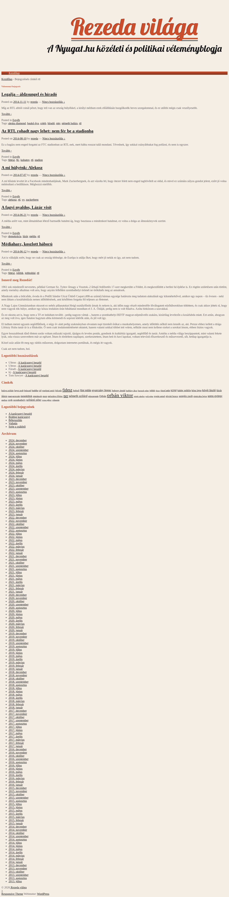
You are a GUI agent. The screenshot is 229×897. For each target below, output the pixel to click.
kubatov (25, 159)
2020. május (15, 617)
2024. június (16, 459)
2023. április (16, 504)
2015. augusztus (18, 800)
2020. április (16, 620)
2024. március (17, 469)
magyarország (14, 396)
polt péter (149, 396)
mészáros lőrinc (55, 396)
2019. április (16, 659)
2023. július (15, 495)
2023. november (18, 482)
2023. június (16, 498)
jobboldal (30, 273)
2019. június (16, 652)
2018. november (18, 675)
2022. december (18, 517)
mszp (45, 396)
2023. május (15, 501)
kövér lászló (209, 390)
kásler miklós (184, 390)
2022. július (15, 533)
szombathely (19, 400)
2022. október (16, 524)
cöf (40, 390)
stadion (39, 159)
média (32, 236)
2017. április (16, 736)
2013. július (15, 881)
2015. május (15, 810)
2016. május (15, 771)
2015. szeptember (18, 797)
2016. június (16, 768)
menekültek (26, 396)
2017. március (17, 739)
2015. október (16, 794)
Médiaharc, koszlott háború (26, 244)
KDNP (174, 390)
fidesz (11, 159)
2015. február (16, 820)
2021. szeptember (18, 565)
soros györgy (215, 396)
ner (66, 396)
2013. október (16, 871)
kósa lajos (196, 390)
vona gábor (47, 400)
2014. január (16, 862)
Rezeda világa (18, 887)
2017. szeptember (18, 720)
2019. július (15, 649)
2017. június (16, 730)
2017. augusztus (18, 723)
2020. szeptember (18, 604)
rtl (80, 123)
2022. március (17, 546)
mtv (58, 123)
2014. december (18, 826)
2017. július (15, 726)
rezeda (34, 101)
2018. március (17, 701)
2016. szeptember (18, 759)
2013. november (18, 868)
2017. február (16, 742)
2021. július (15, 572)
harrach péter (143, 390)
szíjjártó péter (33, 399)
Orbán (102, 396)
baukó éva (33, 123)
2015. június (16, 807)
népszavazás (93, 396)
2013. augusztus (18, 878)
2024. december (18, 440)
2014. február (16, 858)
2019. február (16, 665)
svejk (10, 400)
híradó (51, 123)
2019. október (16, 639)
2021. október (16, 562)
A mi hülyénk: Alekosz (22, 167)
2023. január (16, 514)
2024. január (16, 475)
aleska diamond (17, 123)
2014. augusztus (18, 839)
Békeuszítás (15, 420)
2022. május (15, 540)
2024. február (16, 472)
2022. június (16, 536)
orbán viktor (120, 395)
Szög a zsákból (17, 426)
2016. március (17, 778)
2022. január (16, 553)
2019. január (16, 668)
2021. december (18, 556)
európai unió (48, 390)
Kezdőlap (14, 73)
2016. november (18, 752)
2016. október (16, 755)
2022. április (16, 543)
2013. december (18, 865)
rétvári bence (172, 396)
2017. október (16, 717)
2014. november (18, 829)
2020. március (17, 623)
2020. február (16, 627)
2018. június (16, 691)
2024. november (18, 443)
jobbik (19, 273)
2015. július (15, 804)
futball (76, 390)
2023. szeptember (18, 488)
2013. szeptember (18, 874)
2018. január (16, 707)
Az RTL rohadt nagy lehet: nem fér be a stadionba (47, 131)
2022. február (16, 549)
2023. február (16, 511)
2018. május (15, 694)
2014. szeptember (18, 836)
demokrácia (14, 236)
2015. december (18, 788)
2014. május (15, 849)
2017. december (18, 710)
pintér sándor (139, 396)
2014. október (16, 833)
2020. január (16, 630)
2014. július (15, 842)
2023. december (18, 479)
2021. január (16, 591)
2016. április (16, 775)
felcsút (58, 390)
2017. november (18, 713)
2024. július (15, 456)
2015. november (18, 791)
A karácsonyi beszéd (29, 362)
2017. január (16, 746)
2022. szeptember (18, 527)
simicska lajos (200, 396)
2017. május (15, 733)
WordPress (43, 893)
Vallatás (13, 423)
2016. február (16, 781)
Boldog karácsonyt (19, 416)
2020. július (15, 610)
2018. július (15, 688)
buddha (35, 390)
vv (23, 199)
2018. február (16, 704)
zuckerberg (32, 199)
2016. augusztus (18, 762)
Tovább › (6, 114)
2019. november (18, 636)
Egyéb (16, 120)
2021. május (15, 578)
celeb (43, 123)
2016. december (18, 749)
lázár (25, 236)
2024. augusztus (18, 453)
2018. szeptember (18, 681)
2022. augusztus (18, 530)
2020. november (18, 598)
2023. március (17, 507)
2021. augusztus (18, 569)
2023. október (16, 485)
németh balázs (70, 123)
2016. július (15, 765)
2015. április (16, 813)
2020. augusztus (18, 607)
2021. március (17, 585)
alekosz (12, 199)
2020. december (18, 594)
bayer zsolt (18, 390)
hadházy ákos (131, 390)
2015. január (16, 823)
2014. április (16, 852)
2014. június (16, 845)
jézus (158, 390)
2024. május (15, 462)
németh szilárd (78, 396)
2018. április (16, 697)
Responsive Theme (12, 893)
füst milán (85, 390)
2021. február (16, 588)
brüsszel (27, 390)
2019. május (15, 656)
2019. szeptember (18, 643)
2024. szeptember (18, 450)
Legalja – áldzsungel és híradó (29, 94)
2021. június (16, 575)
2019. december (18, 633)
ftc (17, 159)
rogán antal (159, 396)
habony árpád (118, 390)
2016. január (16, 784)
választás (55, 400)
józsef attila (165, 390)
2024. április (16, 466)
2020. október (16, 601)
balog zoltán (7, 390)
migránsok (37, 396)
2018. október (16, 678)
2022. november (18, 520)
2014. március (17, 855)
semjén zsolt (186, 396)
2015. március (17, 816)
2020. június (16, 614)
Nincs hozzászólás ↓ (53, 101)
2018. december (18, 672)
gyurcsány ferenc (101, 390)
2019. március (17, 662)
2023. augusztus (18, 491)
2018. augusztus (18, 685)
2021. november (18, 559)
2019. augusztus (18, 646)
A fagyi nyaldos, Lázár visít (26, 207)
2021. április (16, 582)
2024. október (16, 446)
